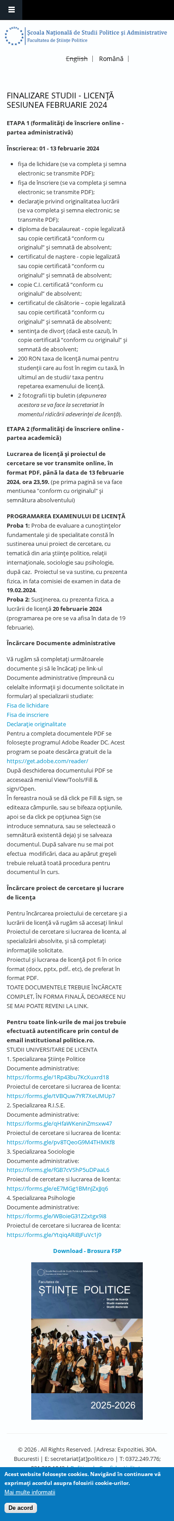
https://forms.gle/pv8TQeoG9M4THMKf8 (61, 1142)
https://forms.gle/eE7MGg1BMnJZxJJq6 (57, 1188)
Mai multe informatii (29, 1492)
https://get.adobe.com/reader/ (47, 761)
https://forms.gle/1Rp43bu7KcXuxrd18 (58, 1077)
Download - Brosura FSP (87, 1251)
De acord (20, 1508)
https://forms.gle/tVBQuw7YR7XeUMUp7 (61, 1096)
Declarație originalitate (36, 724)
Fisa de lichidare (28, 705)
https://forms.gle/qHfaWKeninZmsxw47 (59, 1123)
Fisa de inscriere (28, 715)
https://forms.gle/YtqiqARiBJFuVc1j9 (54, 1235)
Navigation (11, 10)
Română (111, 58)
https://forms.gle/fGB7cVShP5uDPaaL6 (58, 1170)
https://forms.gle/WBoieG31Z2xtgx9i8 (56, 1216)
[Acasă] (85, 36)
